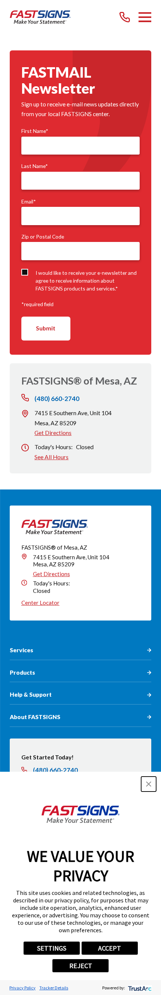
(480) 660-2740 (56, 398)
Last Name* (34, 166)
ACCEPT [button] (109, 948)
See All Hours (51, 457)
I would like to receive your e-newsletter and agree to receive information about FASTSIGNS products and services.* (86, 281)
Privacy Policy (22, 988)
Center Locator (40, 602)
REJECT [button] (80, 965)
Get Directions (53, 432)
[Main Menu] (145, 17)
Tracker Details (53, 988)
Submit (45, 328)
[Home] (40, 17)
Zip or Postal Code (42, 237)
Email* (28, 202)
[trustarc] (139, 988)
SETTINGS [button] (51, 948)
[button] (148, 784)
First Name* (34, 131)
